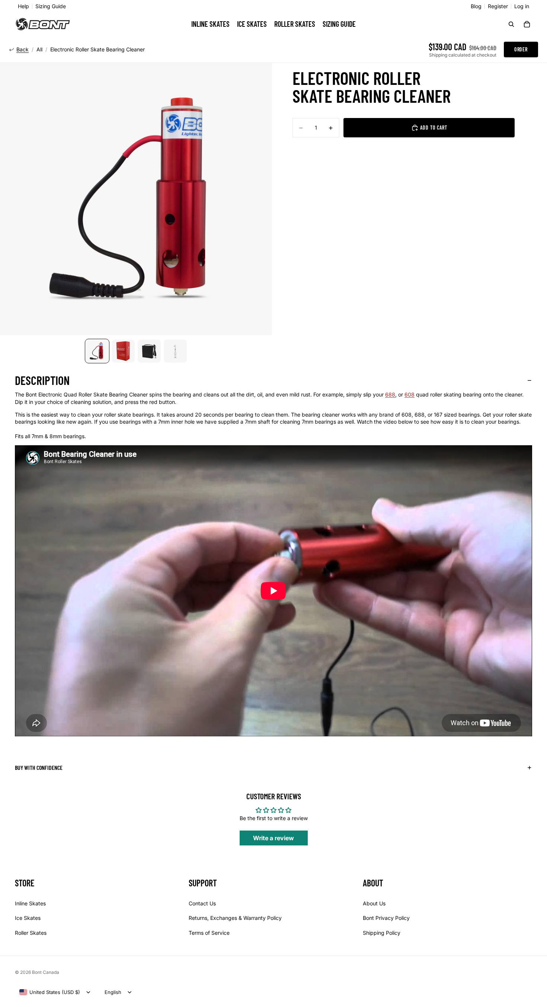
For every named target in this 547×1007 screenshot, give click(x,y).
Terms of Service (209, 933)
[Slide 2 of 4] (123, 351)
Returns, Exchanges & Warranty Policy (235, 918)
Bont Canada (45, 972)
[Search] (511, 24)
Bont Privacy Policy (386, 918)
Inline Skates (30, 903)
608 (409, 394)
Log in (521, 6)
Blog (476, 6)
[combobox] (49, 992)
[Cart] (527, 24)
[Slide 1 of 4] (97, 351)
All (39, 49)
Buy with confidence (39, 767)
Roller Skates (31, 933)
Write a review (273, 838)
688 (390, 394)
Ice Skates (28, 918)
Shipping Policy (381, 933)
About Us (374, 903)
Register (498, 6)
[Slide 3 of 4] (149, 351)
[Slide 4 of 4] (175, 351)
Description (42, 380)
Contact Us (202, 903)
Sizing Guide (50, 6)
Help (23, 6)
